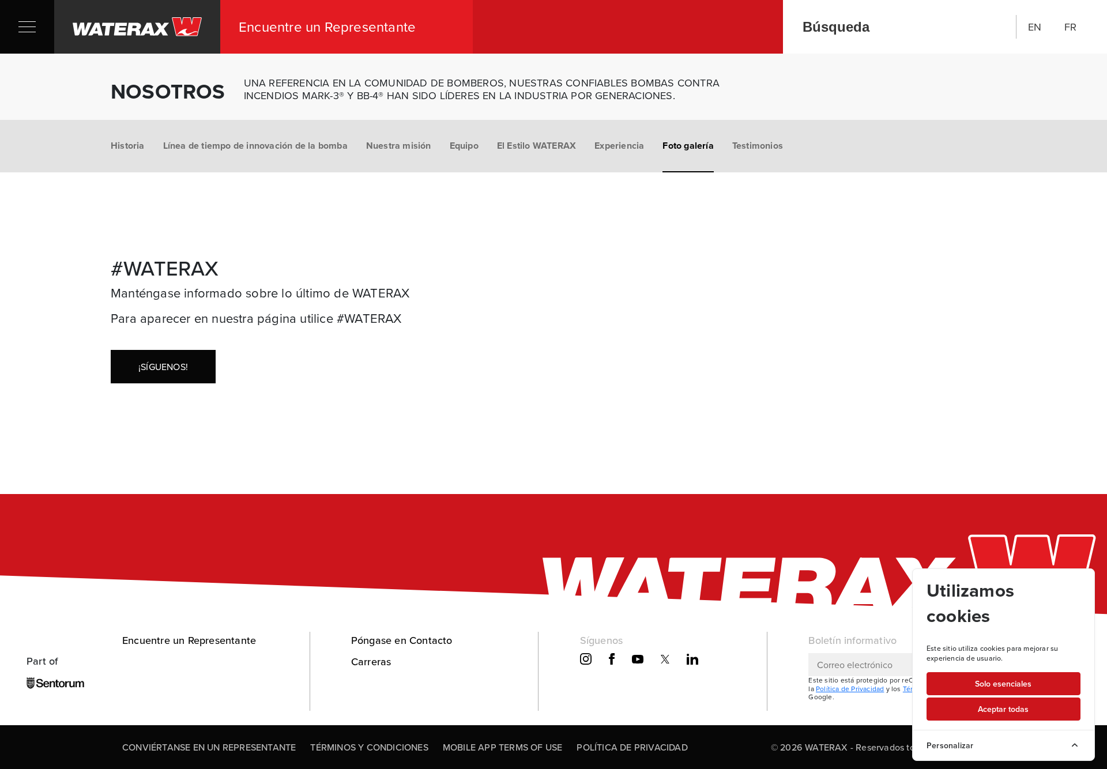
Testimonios (757, 145)
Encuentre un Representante (189, 640)
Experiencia (619, 145)
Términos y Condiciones (369, 747)
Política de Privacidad (850, 688)
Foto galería (687, 145)
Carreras (371, 661)
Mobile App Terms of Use (503, 747)
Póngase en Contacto (402, 640)
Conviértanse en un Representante (209, 747)
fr (1070, 27)
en (1034, 27)
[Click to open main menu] (27, 27)
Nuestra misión (398, 145)
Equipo (464, 145)
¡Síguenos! (163, 366)
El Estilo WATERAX (536, 145)
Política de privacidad (632, 747)
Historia (128, 145)
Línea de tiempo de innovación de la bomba (255, 145)
